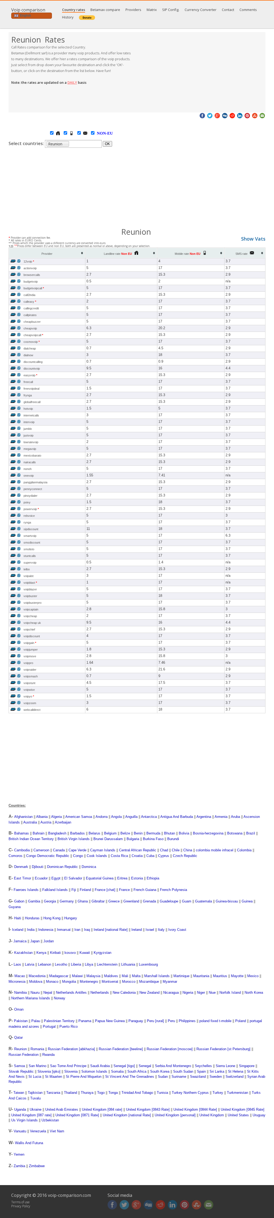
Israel (150, 930)
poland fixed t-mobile (215, 1021)
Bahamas (21, 833)
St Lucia (34, 1077)
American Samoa (78, 817)
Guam (186, 901)
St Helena (235, 1071)
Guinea (247, 901)
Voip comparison (28, 10)
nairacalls (30, 462)
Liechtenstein (107, 964)
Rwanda (48, 1055)
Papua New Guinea (110, 1021)
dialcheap (30, 348)
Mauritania (201, 976)
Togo (101, 1093)
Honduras (32, 918)
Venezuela (38, 1131)
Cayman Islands (102, 850)
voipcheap (30, 616)
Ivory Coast (177, 930)
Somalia (117, 1071)
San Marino (37, 1066)
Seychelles (203, 1066)
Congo (78, 856)
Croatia (137, 856)
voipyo (29, 696)
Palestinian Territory (59, 1021)
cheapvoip (30, 328)
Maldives (111, 976)
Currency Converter (200, 9)
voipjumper (31, 649)
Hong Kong (51, 918)
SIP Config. (170, 9)
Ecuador (41, 878)
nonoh (28, 468)
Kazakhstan (23, 953)
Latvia (29, 964)
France (124, 890)
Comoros (15, 856)
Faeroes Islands (26, 890)
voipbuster (30, 596)
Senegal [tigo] (124, 1066)
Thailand (70, 1093)
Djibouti (37, 867)
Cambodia (22, 850)
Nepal (47, 993)
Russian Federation (24, 1055)
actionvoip (30, 268)
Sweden (216, 1077)
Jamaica (19, 941)
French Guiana (145, 890)
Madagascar (58, 976)
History (68, 17)
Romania (37, 1049)
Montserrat (110, 982)
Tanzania (53, 1093)
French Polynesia (173, 890)
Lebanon (44, 964)
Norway (59, 998)
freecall (28, 382)
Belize (125, 833)
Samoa (19, 1066)
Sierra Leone (225, 1066)
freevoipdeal (31, 388)
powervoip (31, 509)
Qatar (18, 1037)
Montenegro (89, 982)
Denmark (21, 867)
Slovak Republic (21, 1071)
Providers (133, 9)
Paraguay (135, 1021)
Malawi (77, 976)
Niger (201, 993)
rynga (27, 522)
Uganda (20, 1109)
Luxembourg (148, 964)
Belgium (110, 833)
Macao (19, 976)
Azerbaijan (63, 822)
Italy (161, 930)
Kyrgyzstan (102, 953)
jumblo (28, 428)
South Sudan (183, 1071)
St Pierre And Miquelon (83, 1077)
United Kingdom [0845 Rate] (242, 1109)
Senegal (145, 1066)
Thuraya (87, 1093)
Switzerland (234, 1077)
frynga (28, 395)
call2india (29, 295)
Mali (125, 976)
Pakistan (21, 1021)
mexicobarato (32, 455)
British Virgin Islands (74, 839)
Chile (176, 850)
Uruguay (259, 1115)
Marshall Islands (157, 976)
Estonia (137, 878)
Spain (201, 1071)
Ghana (83, 901)
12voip (29, 261)
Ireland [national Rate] (111, 930)
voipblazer (30, 589)
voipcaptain (31, 609)
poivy (27, 502)
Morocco (128, 982)
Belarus (94, 833)
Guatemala (203, 901)
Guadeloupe (169, 901)
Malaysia (93, 976)
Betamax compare (105, 9)
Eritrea (122, 878)
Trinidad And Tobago (137, 1093)
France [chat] (105, 890)
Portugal (49, 1027)
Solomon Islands (94, 1071)
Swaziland (198, 1077)
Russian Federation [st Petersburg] (223, 1049)
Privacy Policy (20, 1206)
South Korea (159, 1071)
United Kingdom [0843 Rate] (148, 1109)
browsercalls (32, 274)
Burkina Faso (153, 839)
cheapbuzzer (32, 321)
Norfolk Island (230, 993)
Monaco (52, 982)
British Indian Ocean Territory (31, 839)
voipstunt (29, 683)
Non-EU (99, 133)
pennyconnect (33, 489)
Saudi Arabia (100, 1066)
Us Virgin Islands (24, 1120)
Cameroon (41, 850)
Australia (30, 822)
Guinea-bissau (227, 901)
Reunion (20, 1049)
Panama (84, 1021)
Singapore (246, 1066)
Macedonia (37, 976)
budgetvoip (31, 281)
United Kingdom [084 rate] (102, 1109)
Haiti (17, 918)
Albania (42, 817)
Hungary (70, 918)
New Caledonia (124, 993)
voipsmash (31, 676)
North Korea (254, 993)
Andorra (102, 817)
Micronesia (17, 982)
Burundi (173, 839)
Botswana (234, 833)
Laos (17, 964)
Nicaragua (171, 993)
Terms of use (20, 1202)
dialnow (28, 355)
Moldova (35, 982)
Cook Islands (97, 856)
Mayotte (237, 976)
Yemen (19, 1154)
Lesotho (61, 964)
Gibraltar (98, 901)
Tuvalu (35, 1098)
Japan (35, 941)
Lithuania (128, 964)
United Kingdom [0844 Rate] (195, 1109)
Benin (138, 833)
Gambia (34, 901)
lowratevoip (31, 442)
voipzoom (30, 703)
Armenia (221, 817)
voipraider (30, 669)
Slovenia (71, 1071)
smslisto (29, 549)
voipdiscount (32, 636)
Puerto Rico (68, 1027)
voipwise (29, 689)
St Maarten (53, 1077)
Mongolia (69, 982)
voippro (28, 663)
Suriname (179, 1077)
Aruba (235, 817)
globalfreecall (32, 402)
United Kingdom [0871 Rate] (77, 1115)
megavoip (30, 448)
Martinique (181, 976)
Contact (228, 9)
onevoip (29, 475)
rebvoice (29, 515)
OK (107, 144)
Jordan (48, 941)
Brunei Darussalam (108, 839)
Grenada (149, 901)
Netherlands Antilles (71, 993)
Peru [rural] (155, 1021)
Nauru (35, 993)
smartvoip (30, 535)
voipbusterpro (32, 602)
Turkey (217, 1093)
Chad (164, 850)
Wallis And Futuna (29, 1143)
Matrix (152, 9)
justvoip (28, 435)
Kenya (41, 953)
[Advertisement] (201, 72)
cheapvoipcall (33, 335)
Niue (212, 993)
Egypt (55, 878)
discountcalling (33, 361)
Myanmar (170, 982)
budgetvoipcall (34, 288)
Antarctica (149, 817)
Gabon (19, 901)
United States (238, 1115)
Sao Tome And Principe (68, 1066)
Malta (136, 976)
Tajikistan (35, 1093)
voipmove (30, 656)
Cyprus (163, 856)
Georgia (50, 901)
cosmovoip (32, 341)
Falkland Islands (55, 890)
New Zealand (149, 993)
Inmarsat (64, 930)
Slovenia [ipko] (48, 1071)
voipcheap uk (32, 622)
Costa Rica (119, 856)
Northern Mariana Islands (30, 998)
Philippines (187, 1021)
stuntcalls (30, 555)
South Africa (136, 1071)
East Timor (22, 878)
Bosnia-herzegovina (208, 833)
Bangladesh (57, 833)
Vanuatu (20, 1131)
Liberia (76, 964)
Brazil (250, 833)
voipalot (28, 576)
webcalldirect (32, 709)
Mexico (252, 976)
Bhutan (169, 833)
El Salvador (73, 878)
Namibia (20, 993)
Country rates (73, 9)
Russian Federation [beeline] (121, 1049)
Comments (248, 9)
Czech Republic (185, 856)
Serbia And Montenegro (173, 1066)
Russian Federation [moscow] (170, 1049)
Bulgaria (133, 839)
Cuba (150, 856)
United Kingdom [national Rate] (127, 1115)
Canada (59, 850)
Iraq (87, 930)
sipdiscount (31, 529)
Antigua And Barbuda (176, 817)
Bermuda (153, 833)
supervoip (30, 562)
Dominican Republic (62, 867)
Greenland (131, 901)
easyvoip (30, 375)
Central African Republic (137, 850)
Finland (85, 890)
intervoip (29, 422)
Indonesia (45, 930)
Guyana (15, 907)
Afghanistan (23, 817)
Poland (240, 1021)
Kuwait (84, 953)
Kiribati (55, 953)
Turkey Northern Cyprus (190, 1093)
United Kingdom (211, 1115)
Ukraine (35, 1109)
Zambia (19, 1166)
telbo (27, 569)
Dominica (89, 867)
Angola (116, 817)
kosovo (70, 953)
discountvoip (32, 368)
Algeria (56, 817)
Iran (77, 930)
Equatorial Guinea (99, 878)
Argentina (203, 817)
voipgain (30, 642)
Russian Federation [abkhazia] (71, 1049)
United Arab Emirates (61, 1109)
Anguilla (131, 817)
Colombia (244, 850)
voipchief (29, 629)
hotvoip (28, 408)
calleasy (30, 301)
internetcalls (31, 415)
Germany (67, 901)
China (187, 850)
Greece (114, 901)
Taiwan (18, 1093)
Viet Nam (57, 1131)
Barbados (77, 833)
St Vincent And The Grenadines (129, 1077)
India (31, 930)
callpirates (30, 315)
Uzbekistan (50, 1120)
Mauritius (220, 976)
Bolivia (184, 833)
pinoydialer (30, 495)
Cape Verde (77, 850)
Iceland (17, 930)
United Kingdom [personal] (175, 1115)
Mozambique (149, 982)
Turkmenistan (237, 1093)
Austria (45, 822)
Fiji (73, 890)
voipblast (30, 582)
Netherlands (99, 993)
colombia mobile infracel (214, 850)
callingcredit (31, 308)
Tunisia (162, 1093)
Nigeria (187, 993)
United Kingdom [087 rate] (31, 1115)
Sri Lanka (217, 1071)
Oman (19, 1009)
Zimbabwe (37, 1166)
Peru (171, 1021)
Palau (35, 1021)
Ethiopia (153, 878)
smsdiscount (32, 542)
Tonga (113, 1093)
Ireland (136, 930)
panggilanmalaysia (35, 482)
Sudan (163, 1077)
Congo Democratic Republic (47, 856)
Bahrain (38, 833)
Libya (89, 964)
